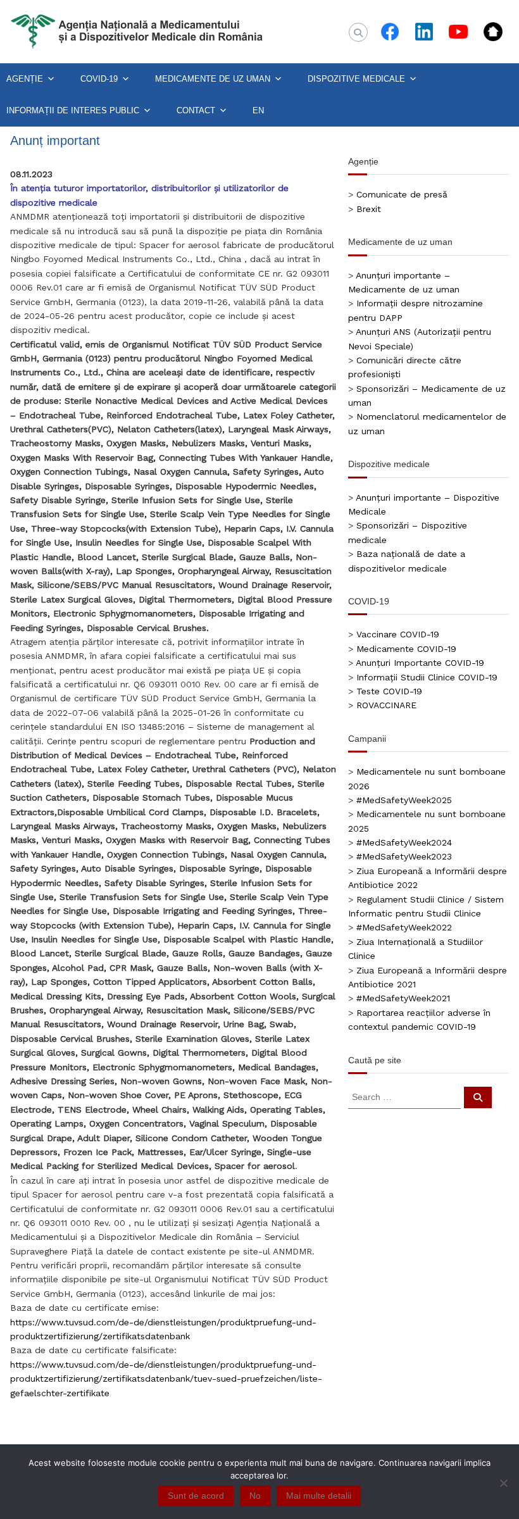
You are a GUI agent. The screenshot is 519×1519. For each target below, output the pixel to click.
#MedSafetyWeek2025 (404, 800)
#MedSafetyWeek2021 (403, 998)
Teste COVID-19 (389, 691)
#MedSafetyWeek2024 (404, 842)
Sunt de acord (196, 1496)
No (255, 1496)
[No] (503, 1483)
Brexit (368, 209)
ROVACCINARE (386, 705)
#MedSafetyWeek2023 (404, 856)
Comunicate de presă (401, 194)
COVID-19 (99, 79)
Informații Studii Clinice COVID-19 (426, 677)
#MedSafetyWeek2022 (404, 927)
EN (258, 110)
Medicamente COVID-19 (406, 649)
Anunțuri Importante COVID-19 (420, 663)
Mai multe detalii (318, 1496)
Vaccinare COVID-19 (397, 634)
